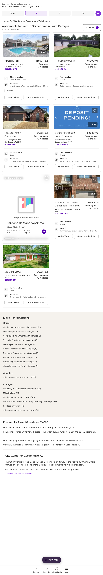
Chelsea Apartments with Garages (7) (20, 362)
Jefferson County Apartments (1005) (19, 377)
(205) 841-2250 (10, 144)
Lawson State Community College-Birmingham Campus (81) (30, 402)
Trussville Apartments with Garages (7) (20, 340)
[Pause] (46, 178)
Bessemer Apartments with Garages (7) (20, 353)
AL (11, 21)
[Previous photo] (5, 45)
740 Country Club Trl (65, 61)
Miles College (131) (11, 393)
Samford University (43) (14, 406)
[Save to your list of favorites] (44, 38)
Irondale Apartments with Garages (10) (20, 331)
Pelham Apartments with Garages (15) (20, 357)
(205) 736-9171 (10, 69)
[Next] (98, 13)
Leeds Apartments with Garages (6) (19, 344)
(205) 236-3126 (61, 69)
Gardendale (19, 21)
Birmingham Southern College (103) (19, 397)
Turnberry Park (11, 61)
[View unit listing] (44, 231)
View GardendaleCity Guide (18, 473)
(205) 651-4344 (10, 280)
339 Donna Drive (13, 272)
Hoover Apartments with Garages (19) (20, 349)
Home (5, 21)
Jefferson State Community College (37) (21, 410)
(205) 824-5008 (61, 144)
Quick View (13, 97)
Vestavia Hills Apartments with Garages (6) (22, 336)
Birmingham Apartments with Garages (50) (22, 327)
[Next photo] (47, 45)
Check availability (35, 97)
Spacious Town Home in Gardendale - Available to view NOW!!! (67, 205)
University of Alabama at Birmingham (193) (22, 389)
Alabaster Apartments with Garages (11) (20, 366)
